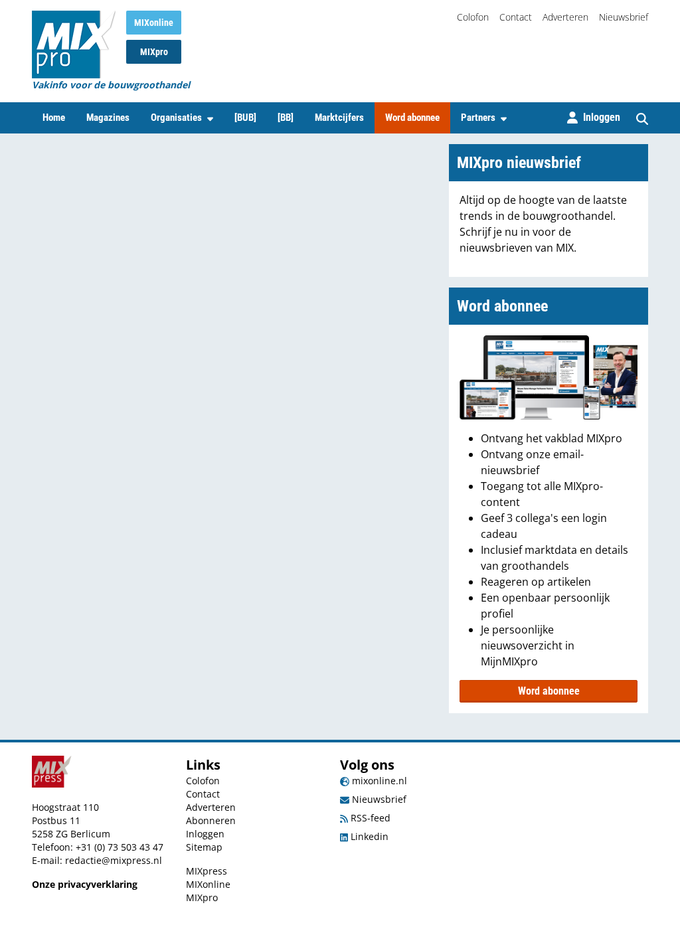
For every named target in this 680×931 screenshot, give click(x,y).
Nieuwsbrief (623, 17)
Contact (515, 17)
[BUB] (245, 118)
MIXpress (206, 871)
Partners (478, 118)
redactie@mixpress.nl (113, 860)
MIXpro (154, 51)
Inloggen (205, 833)
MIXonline (153, 22)
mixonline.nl (378, 780)
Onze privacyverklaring (84, 884)
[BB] (286, 118)
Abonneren (211, 820)
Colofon (473, 17)
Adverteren (565, 17)
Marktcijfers (339, 118)
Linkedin (368, 836)
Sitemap (204, 847)
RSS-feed (369, 817)
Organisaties (176, 118)
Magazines (107, 118)
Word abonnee (412, 118)
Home (53, 118)
